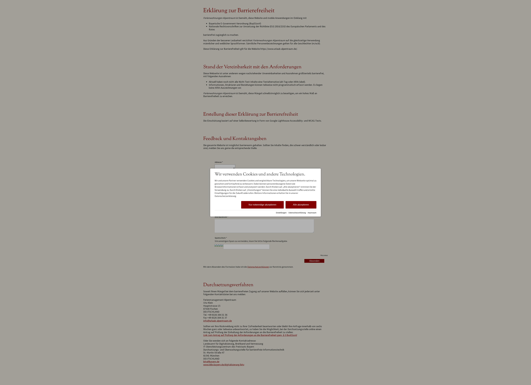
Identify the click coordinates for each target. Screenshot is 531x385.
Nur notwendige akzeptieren (262, 205)
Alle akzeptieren (301, 205)
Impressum (312, 213)
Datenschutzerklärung (297, 213)
